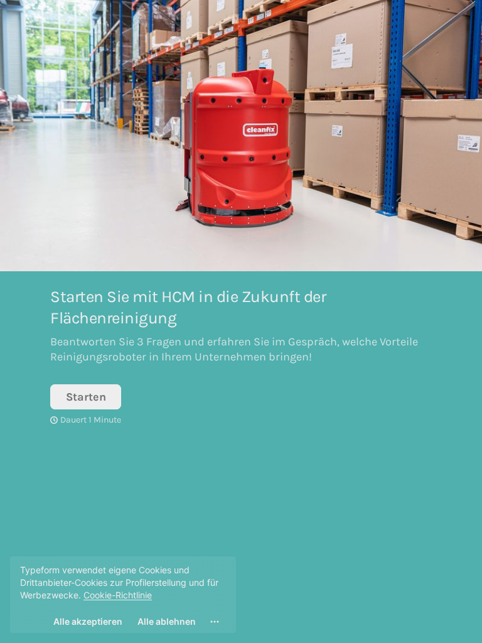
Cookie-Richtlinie (117, 595)
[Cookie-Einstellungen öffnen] (214, 621)
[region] (123, 594)
